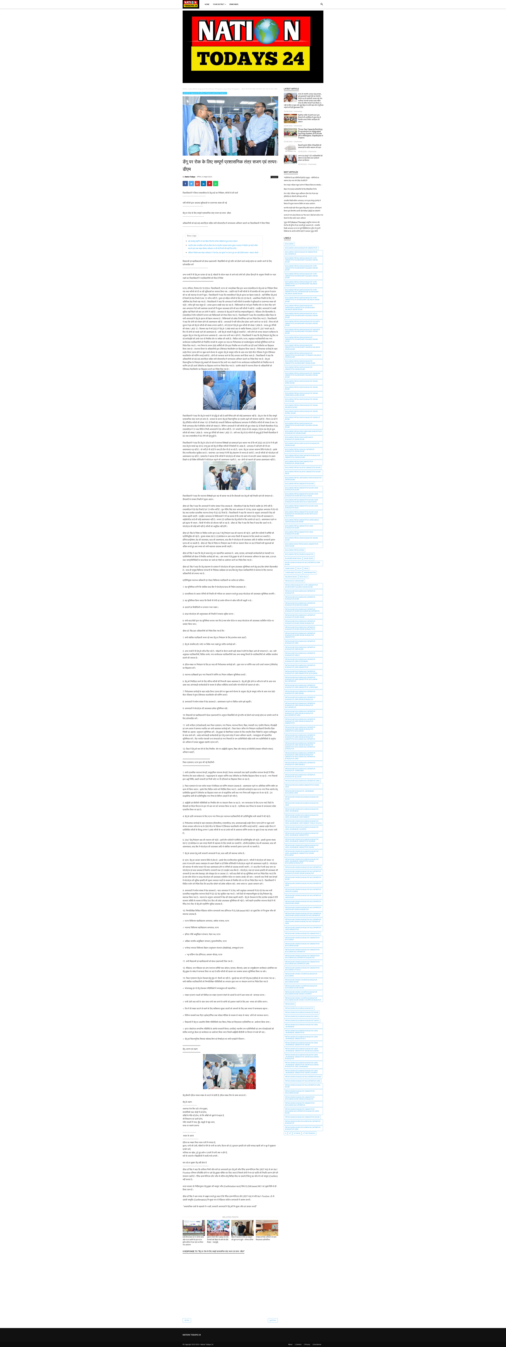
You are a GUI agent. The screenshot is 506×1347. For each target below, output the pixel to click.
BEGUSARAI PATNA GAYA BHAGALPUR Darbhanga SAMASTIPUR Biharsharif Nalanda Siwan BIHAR (300, 307)
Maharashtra (310, 573)
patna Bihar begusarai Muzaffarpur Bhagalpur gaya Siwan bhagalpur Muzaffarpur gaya (300, 713)
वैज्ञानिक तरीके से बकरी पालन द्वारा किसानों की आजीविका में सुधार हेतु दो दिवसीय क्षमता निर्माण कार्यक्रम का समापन (309, 118)
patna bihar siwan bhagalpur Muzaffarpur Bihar (303, 878)
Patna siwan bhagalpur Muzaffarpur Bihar (303, 1077)
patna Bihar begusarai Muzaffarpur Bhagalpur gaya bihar (300, 648)
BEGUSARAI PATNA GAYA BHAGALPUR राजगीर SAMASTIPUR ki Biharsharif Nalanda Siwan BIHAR (302, 300)
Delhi (299, 568)
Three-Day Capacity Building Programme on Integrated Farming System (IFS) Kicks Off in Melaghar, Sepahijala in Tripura (310, 133)
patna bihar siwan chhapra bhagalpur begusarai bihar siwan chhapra (301, 993)
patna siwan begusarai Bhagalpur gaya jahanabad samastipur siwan (301, 1044)
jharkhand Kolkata (293, 573)
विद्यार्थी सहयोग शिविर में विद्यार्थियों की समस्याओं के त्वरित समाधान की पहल (309, 146)
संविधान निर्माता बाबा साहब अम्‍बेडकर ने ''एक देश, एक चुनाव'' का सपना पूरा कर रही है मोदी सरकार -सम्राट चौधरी (223, 253)
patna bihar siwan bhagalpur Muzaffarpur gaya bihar (303, 896)
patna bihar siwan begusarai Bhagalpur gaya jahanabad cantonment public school (303, 822)
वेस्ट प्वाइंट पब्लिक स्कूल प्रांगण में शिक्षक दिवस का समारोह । (303, 185)
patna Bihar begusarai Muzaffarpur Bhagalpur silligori (300, 776)
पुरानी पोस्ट (273, 1320)
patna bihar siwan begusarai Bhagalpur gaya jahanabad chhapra (301, 828)
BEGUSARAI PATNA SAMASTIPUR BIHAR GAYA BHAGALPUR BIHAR (301, 489)
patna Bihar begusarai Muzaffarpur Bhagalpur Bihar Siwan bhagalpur (300, 622)
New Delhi (304, 577)
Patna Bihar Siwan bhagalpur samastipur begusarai (302, 939)
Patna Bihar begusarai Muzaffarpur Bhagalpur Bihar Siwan (300, 616)
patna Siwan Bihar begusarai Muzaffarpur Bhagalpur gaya (302, 1128)
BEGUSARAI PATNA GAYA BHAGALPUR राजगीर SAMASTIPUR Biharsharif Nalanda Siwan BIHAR (301, 260)
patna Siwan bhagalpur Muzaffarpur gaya (302, 1081)
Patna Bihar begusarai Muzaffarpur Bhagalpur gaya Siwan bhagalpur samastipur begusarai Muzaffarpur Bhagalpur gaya (300, 756)
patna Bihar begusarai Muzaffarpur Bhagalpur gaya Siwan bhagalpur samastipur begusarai (300, 729)
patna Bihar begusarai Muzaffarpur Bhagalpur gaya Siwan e (300, 764)
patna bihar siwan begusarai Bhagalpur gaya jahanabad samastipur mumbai (301, 840)
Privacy (307, 1344)
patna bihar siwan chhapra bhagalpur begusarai (301, 975)
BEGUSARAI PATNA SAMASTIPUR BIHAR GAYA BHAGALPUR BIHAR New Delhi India (301, 495)
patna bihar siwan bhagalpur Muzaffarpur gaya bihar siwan (303, 902)
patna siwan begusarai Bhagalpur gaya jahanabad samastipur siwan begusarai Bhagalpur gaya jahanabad (302, 1065)
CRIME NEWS (290, 568)
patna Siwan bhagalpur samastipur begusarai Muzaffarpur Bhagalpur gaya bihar (302, 1111)
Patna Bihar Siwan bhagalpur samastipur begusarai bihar (302, 945)
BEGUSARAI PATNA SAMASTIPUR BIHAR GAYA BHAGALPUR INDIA (301, 507)
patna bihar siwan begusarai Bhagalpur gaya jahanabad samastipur (301, 834)
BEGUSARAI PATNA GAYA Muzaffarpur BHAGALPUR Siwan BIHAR (299, 450)
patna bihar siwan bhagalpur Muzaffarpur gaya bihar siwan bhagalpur (303, 908)
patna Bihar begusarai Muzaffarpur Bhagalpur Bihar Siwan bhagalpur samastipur (300, 635)
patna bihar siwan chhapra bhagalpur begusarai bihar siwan (301, 987)
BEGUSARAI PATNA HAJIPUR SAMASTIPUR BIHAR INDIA (303, 472)
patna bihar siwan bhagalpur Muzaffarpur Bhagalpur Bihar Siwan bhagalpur (303, 872)
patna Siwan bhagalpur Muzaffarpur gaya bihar (302, 1086)
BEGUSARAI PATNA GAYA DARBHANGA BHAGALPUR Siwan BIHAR (299, 438)
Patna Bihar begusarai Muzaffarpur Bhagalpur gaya (300, 642)
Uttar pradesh (309, 1133)
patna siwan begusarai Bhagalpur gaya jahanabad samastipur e (301, 1038)
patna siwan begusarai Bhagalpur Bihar (301, 1012)
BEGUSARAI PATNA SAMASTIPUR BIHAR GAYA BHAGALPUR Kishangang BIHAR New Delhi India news (301, 514)
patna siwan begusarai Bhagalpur (299, 1008)
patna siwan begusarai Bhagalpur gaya (301, 1016)
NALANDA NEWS (291, 577)
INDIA (306, 568)
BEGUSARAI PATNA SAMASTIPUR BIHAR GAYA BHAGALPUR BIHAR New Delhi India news (301, 501)
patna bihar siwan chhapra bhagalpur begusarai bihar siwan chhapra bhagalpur (303, 999)
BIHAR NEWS (308, 558)
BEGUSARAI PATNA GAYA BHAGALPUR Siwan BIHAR (301, 388)
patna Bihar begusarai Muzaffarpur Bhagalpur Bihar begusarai (300, 604)
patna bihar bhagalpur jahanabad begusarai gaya (299, 792)
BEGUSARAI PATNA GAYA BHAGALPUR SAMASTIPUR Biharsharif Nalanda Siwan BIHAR (301, 339)
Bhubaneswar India (293, 558)
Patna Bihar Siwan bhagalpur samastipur (302, 933)
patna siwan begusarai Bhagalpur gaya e (302, 1021)
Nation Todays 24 (207, 1344)
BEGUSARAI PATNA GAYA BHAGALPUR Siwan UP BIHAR (302, 418)
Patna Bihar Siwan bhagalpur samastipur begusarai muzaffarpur (302, 951)
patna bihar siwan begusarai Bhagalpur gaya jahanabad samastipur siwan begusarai (301, 853)
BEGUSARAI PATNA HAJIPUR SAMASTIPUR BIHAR (303, 467)
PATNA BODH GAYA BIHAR (294, 581)
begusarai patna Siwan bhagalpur (299, 554)
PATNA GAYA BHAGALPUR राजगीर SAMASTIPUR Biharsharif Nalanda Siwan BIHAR (301, 586)
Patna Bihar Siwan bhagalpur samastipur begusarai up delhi (302, 969)
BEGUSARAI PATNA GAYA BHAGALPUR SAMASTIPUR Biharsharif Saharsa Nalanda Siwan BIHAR (302, 347)
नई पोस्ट (186, 1320)
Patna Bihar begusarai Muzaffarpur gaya (302, 781)
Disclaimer (317, 1344)
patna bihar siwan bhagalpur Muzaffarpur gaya (303, 884)
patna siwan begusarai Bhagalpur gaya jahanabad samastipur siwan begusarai (302, 1050)
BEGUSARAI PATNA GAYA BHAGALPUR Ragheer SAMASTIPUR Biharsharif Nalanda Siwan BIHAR (302, 331)
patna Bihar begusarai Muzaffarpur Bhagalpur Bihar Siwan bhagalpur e (300, 628)
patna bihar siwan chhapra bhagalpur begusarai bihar (301, 981)
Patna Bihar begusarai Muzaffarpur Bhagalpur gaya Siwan (300, 692)
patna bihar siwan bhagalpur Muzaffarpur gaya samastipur (303, 928)
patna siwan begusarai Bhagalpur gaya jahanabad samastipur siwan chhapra (301, 1072)
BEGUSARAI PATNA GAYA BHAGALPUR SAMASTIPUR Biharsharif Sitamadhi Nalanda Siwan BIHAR (303, 355)
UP (290, 1133)
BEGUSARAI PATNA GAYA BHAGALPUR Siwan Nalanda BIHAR (301, 406)
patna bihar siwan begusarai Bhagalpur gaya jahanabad (301, 810)
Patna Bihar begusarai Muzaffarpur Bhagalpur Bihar (300, 598)
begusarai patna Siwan (294, 550)
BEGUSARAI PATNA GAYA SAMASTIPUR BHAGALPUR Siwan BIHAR (299, 462)
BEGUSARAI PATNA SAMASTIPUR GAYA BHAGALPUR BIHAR (299, 527)
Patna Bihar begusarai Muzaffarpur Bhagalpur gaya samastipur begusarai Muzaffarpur (301, 679)
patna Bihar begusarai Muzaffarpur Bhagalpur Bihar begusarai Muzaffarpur (302, 610)
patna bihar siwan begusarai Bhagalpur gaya (301, 804)
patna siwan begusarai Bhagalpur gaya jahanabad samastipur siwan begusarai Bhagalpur (302, 1057)
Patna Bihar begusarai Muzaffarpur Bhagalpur (300, 592)
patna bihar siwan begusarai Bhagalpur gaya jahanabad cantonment (301, 816)
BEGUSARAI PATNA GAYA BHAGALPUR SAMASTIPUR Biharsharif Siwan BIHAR (300, 362)
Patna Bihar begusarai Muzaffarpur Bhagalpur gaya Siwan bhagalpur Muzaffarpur (300, 705)
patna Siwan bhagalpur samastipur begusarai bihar (300, 1092)
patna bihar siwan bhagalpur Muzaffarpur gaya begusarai (303, 890)
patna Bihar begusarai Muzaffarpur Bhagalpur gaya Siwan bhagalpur (204, 93)
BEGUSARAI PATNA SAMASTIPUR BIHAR (299, 484)
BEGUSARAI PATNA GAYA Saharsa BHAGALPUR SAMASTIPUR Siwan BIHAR (302, 456)
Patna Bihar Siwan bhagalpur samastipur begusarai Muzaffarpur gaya (302, 963)
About (290, 1344)
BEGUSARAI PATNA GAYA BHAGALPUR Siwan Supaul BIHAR (301, 412)
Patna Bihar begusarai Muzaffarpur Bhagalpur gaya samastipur (300, 666)
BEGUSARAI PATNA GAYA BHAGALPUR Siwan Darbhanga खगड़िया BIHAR (301, 394)
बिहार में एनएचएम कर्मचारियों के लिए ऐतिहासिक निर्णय (300, 189)
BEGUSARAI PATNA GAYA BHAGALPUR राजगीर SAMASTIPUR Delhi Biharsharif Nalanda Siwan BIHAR (301, 284)
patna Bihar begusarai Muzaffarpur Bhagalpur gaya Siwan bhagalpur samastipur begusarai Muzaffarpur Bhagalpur (300, 746)
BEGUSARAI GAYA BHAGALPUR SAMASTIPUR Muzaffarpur (301, 253)
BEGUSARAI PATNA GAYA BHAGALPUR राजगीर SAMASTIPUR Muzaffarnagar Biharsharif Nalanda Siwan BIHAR (302, 292)
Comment (274, 177)
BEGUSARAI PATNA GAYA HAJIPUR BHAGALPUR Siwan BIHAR (302, 444)
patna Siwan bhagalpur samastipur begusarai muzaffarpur (300, 1104)
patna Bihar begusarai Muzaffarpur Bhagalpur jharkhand (300, 770)
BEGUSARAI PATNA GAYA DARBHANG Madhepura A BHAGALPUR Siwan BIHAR (303, 432)
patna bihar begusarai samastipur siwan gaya (302, 786)
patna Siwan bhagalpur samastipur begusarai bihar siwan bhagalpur (300, 1098)
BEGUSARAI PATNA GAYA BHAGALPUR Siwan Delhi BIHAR (301, 400)
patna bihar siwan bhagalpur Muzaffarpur (303, 867)
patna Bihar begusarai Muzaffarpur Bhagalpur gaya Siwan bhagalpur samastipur (300, 721)
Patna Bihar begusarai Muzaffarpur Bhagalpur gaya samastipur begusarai (301, 672)
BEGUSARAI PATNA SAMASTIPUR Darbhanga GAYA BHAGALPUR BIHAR (302, 521)
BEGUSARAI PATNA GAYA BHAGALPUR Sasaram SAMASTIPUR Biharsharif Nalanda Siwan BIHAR (302, 375)
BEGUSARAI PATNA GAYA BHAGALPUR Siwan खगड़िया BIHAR (301, 382)
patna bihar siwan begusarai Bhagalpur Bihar (301, 798)
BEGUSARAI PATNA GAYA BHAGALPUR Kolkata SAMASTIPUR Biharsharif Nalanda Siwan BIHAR (302, 323)
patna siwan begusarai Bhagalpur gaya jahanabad (301, 1025)
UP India (297, 1133)
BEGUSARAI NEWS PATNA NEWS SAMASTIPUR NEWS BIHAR (301, 545)
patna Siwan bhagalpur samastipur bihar (302, 1117)
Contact (298, 1344)
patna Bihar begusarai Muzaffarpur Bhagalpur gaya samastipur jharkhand (301, 686)
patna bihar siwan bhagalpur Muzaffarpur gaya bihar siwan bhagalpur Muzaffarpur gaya (303, 921)
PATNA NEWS (290, 1004)
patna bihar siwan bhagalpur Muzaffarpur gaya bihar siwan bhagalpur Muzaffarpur (303, 914)
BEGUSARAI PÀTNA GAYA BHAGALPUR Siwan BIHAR (301, 539)
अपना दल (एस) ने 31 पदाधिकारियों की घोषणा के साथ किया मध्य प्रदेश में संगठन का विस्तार (310, 158)
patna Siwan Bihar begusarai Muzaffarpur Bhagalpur (302, 1122)
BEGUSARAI (289, 244)
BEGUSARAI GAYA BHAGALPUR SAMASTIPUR (301, 248)
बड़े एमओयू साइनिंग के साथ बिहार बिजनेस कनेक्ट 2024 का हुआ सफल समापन (213, 241)
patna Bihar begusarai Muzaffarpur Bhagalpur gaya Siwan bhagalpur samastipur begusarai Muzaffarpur (300, 737)
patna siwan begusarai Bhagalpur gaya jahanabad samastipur (301, 1032)
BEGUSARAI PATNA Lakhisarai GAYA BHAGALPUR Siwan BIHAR (303, 479)
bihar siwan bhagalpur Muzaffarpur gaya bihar (302, 563)
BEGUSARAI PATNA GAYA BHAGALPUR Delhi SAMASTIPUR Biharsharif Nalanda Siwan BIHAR (301, 315)
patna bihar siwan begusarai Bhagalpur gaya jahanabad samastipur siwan (301, 846)
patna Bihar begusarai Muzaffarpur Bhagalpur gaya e (300, 654)
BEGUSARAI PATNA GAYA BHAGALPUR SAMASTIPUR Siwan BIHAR (298, 368)
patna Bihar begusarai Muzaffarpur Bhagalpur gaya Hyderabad (300, 660)
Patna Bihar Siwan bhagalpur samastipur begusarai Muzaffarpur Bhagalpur (302, 957)
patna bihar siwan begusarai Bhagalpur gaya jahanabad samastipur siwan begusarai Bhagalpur (301, 861)
